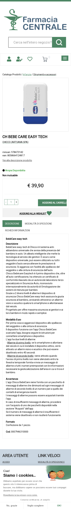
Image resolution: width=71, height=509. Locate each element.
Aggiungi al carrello (54, 202)
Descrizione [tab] (12, 223)
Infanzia (27, 74)
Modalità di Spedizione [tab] (38, 223)
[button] (5, 202)
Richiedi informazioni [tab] (17, 230)
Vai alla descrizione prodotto (17, 160)
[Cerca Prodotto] (59, 42)
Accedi (6, 462)
